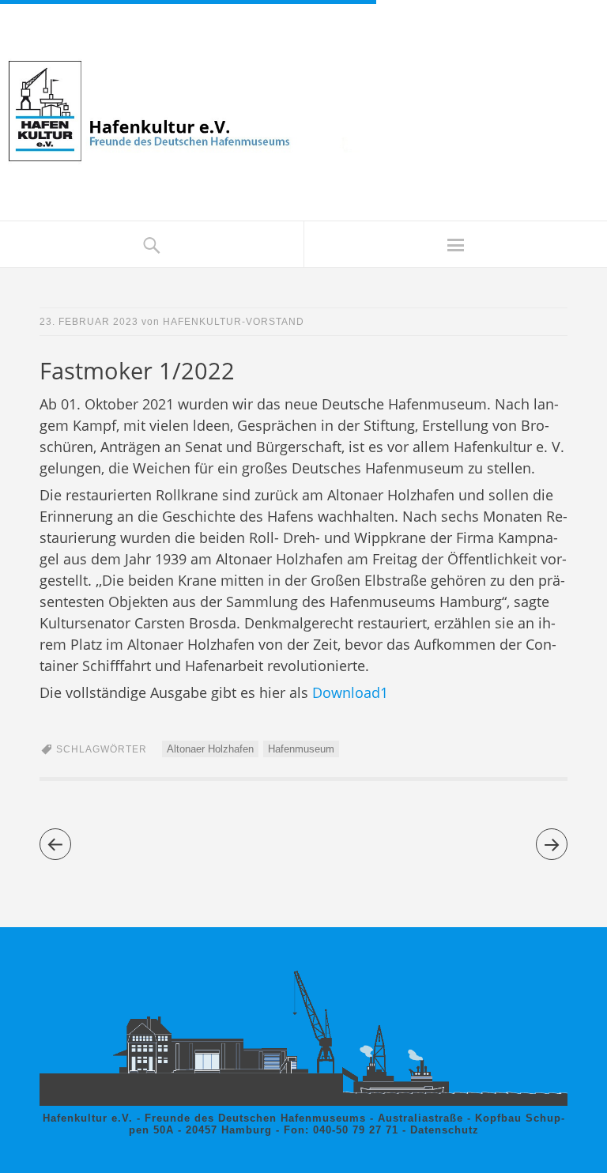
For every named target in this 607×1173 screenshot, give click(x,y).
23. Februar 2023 (89, 321)
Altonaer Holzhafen (210, 749)
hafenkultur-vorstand (233, 321)
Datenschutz (444, 1130)
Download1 (348, 692)
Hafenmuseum (301, 749)
